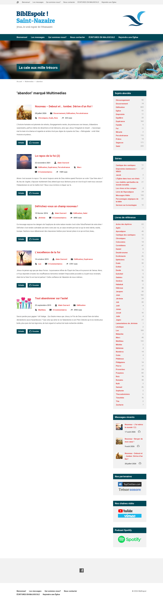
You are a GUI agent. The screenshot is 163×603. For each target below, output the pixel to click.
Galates (119, 277)
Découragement (123, 100)
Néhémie (119, 348)
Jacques (119, 291)
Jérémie (41, 218)
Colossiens (120, 242)
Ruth (118, 384)
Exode (118, 270)
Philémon (120, 359)
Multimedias (29, 82)
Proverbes (120, 369)
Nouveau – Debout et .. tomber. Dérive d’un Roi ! (63, 106)
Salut (85, 213)
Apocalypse (121, 231)
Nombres (120, 352)
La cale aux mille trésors (38, 67)
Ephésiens (120, 260)
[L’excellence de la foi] (24, 264)
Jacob (118, 175)
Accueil (19, 82)
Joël (118, 306)
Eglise (118, 111)
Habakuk (119, 284)
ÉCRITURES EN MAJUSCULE (88, 2)
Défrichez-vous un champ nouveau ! (56, 206)
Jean (118, 295)
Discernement (59, 113)
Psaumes (120, 373)
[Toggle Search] (18, 2)
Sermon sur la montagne (126, 205)
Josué (118, 313)
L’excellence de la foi (47, 252)
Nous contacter (69, 2)
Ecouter (35, 143)
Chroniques (43, 118)
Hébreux (119, 288)
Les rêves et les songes (126, 188)
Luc (39, 264)
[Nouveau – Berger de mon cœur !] (119, 443)
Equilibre (119, 118)
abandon (39, 82)
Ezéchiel (119, 274)
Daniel (118, 249)
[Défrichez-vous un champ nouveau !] (24, 218)
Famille (119, 125)
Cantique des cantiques (126, 165)
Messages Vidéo (123, 195)
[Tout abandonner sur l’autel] (24, 310)
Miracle (119, 132)
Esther (118, 267)
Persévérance (82, 113)
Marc (79, 167)
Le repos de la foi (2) (47, 155)
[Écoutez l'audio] (139, 431)
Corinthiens (121, 245)
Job (117, 302)
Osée (118, 355)
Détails (21, 143)
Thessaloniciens (123, 394)
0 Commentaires (45, 172)
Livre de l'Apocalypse (125, 192)
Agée (118, 228)
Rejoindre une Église (109, 2)
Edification (70, 113)
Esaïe (51, 118)
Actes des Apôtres (124, 224)
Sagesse (119, 143)
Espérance (52, 167)
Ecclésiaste (121, 256)
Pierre (118, 366)
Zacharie (119, 405)
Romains (119, 380)
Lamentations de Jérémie (126, 323)
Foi (117, 128)
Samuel (119, 387)
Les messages (38, 2)
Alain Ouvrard (63, 163)
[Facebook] (82, 570)
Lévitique (120, 327)
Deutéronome (122, 253)
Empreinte (120, 114)
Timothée (120, 398)
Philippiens (120, 362)
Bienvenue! (26, 2)
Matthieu (42, 310)
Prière (118, 139)
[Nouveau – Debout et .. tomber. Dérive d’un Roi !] (24, 118)
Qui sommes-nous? (53, 2)
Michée (119, 345)
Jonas (118, 309)
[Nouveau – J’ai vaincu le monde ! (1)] (119, 428)
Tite (117, 401)
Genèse (119, 281)
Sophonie (120, 391)
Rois (56, 118)
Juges (118, 320)
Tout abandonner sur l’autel (51, 298)
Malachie (119, 334)
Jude (118, 316)
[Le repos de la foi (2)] (24, 167)
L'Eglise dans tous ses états (127, 179)
